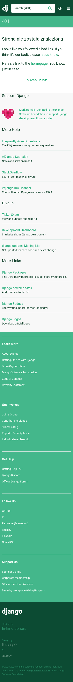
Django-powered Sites (17, 288)
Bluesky (6, 529)
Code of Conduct (12, 378)
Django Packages (14, 272)
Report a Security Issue (16, 433)
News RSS (8, 542)
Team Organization (13, 366)
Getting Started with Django (18, 360)
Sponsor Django (11, 571)
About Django (10, 353)
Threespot (11, 645)
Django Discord (11, 475)
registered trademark (39, 670)
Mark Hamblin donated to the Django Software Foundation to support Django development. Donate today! (43, 114)
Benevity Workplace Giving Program (23, 590)
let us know (49, 55)
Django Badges (12, 304)
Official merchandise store (17, 584)
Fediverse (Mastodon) (15, 523)
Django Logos (11, 319)
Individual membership (15, 439)
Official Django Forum (15, 481)
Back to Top (38, 79)
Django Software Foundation (19, 372)
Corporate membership (16, 577)
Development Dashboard (19, 230)
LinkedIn (7, 536)
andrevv (11, 656)
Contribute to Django (14, 420)
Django (5, 8)
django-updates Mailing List (21, 246)
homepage (39, 63)
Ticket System (11, 215)
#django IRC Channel (16, 188)
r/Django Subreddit (15, 157)
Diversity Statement (14, 384)
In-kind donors (14, 628)
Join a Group (10, 414)
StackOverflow (12, 172)
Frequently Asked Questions (21, 141)
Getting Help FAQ (12, 469)
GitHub (6, 510)
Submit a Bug (10, 427)
